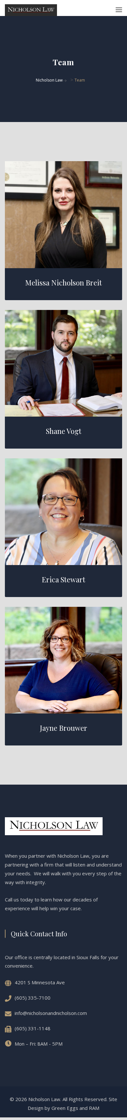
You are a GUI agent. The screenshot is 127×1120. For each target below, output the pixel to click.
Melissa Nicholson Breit (63, 282)
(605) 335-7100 (32, 997)
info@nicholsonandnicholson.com (51, 1013)
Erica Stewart (63, 579)
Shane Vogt (63, 431)
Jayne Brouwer (63, 728)
